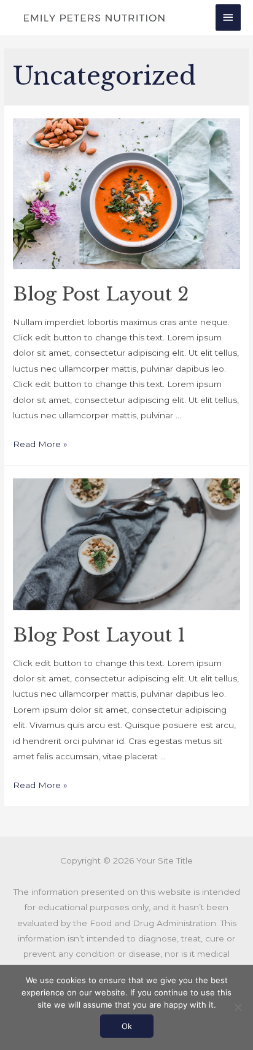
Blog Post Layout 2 (101, 294)
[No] (238, 1007)
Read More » (40, 444)
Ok (127, 1026)
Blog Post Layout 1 (99, 635)
